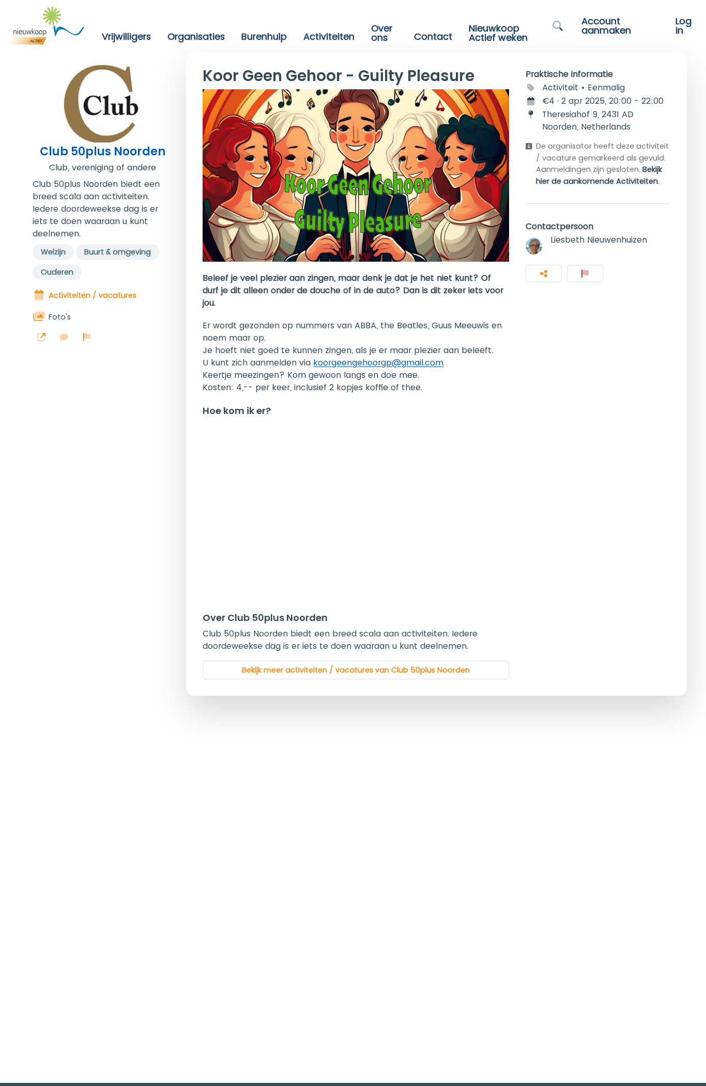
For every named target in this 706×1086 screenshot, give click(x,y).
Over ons (381, 33)
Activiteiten (329, 36)
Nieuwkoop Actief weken (498, 33)
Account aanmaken (606, 25)
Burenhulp (264, 36)
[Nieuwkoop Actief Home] (46, 25)
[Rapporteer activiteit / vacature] (585, 273)
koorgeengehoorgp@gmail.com (378, 363)
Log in (684, 25)
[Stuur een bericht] (64, 337)
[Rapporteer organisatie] (87, 337)
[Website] (41, 337)
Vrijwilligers (126, 36)
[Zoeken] (557, 26)
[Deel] (544, 273)
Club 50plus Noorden (102, 151)
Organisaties (196, 36)
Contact (433, 36)
